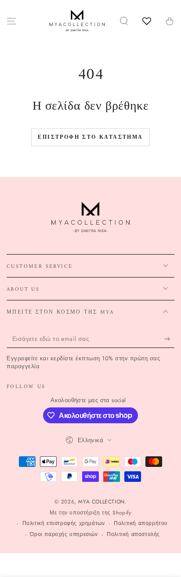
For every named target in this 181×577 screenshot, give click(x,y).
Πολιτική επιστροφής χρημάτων (63, 523)
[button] (123, 21)
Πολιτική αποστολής (133, 534)
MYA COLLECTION (101, 502)
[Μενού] (11, 21)
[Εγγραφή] (169, 339)
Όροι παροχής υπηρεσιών (64, 534)
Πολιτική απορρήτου (141, 523)
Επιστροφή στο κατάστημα (90, 137)
